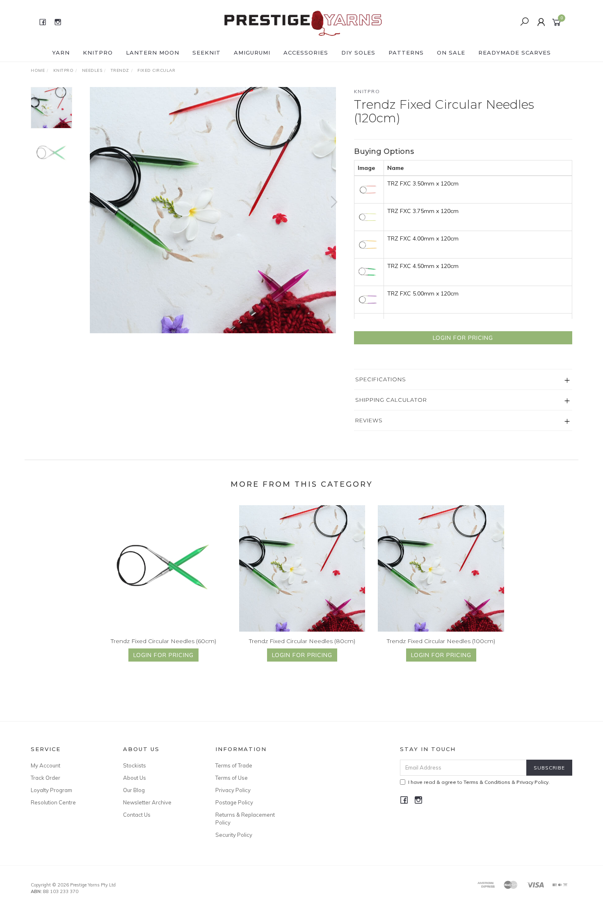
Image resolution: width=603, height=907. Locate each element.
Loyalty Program (51, 790)
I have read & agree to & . (479, 782)
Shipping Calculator (391, 399)
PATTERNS (406, 52)
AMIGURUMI (252, 52)
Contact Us (137, 814)
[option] (213, 210)
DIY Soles (358, 52)
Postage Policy (234, 802)
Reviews (369, 420)
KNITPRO (98, 52)
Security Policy (233, 834)
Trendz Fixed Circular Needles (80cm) (302, 641)
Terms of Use (231, 777)
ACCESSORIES (305, 52)
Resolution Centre (53, 802)
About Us (134, 777)
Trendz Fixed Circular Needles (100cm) (441, 641)
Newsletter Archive (147, 802)
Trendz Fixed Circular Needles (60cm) (163, 641)
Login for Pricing (463, 337)
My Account (45, 765)
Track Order (45, 777)
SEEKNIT (206, 52)
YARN (61, 52)
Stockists (134, 765)
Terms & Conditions (487, 782)
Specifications (380, 379)
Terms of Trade (233, 765)
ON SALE (451, 52)
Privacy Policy (233, 790)
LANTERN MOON (152, 52)
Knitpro (367, 91)
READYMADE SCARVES (514, 52)
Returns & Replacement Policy (245, 818)
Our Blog (134, 790)
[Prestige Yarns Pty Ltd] (301, 21)
